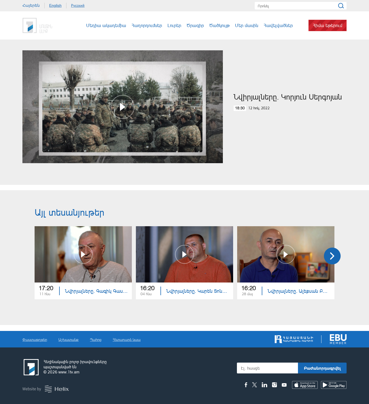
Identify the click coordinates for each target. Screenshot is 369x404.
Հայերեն (31, 5)
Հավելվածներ (278, 25)
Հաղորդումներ (147, 25)
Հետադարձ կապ (126, 339)
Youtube (284, 384)
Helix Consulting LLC (45, 389)
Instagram (274, 384)
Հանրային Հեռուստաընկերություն (42, 25)
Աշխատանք (68, 339)
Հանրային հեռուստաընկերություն (30, 367)
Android (334, 385)
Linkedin (264, 384)
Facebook (246, 384)
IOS (305, 385)
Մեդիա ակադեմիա (106, 25)
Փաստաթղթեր (34, 339)
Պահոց (95, 339)
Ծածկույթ (219, 25)
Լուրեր (174, 25)
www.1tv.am (68, 372)
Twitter (254, 384)
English (55, 5)
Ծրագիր (195, 25)
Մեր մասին (246, 25)
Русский (78, 5)
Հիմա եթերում (327, 25)
